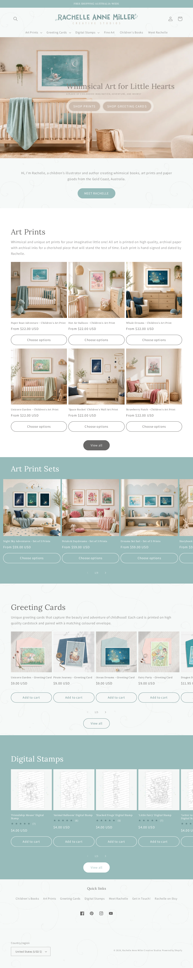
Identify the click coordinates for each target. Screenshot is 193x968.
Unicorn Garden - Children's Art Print (35, 409)
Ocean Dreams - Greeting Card (115, 677)
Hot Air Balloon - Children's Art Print (91, 322)
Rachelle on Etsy (166, 899)
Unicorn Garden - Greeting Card (31, 677)
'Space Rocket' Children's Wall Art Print (93, 409)
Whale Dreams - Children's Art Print (149, 322)
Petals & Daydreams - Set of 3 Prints (84, 541)
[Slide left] (87, 573)
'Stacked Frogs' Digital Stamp (114, 815)
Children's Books (27, 899)
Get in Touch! (141, 899)
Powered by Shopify (172, 950)
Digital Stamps (95, 899)
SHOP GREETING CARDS (127, 106)
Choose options (39, 340)
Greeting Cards (70, 899)
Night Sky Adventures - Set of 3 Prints (26, 541)
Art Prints (49, 899)
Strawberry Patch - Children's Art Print (150, 409)
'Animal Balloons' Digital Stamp (73, 815)
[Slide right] (105, 573)
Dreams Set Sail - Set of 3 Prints (140, 541)
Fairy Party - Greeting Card (155, 677)
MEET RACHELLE (96, 193)
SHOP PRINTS (84, 106)
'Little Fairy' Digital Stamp (154, 815)
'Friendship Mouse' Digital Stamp (27, 817)
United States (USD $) (28, 951)
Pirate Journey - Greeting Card (72, 677)
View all (96, 445)
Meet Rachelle (118, 899)
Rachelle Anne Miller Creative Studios (141, 950)
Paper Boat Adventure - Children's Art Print (38, 322)
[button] (16, 19)
